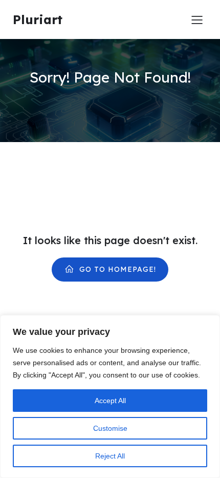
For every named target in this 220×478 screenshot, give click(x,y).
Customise (110, 428)
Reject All (110, 456)
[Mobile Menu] (197, 19)
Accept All (110, 400)
